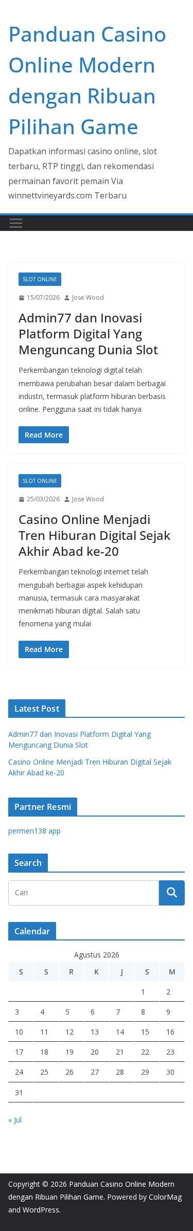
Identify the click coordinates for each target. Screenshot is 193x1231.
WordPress (41, 1210)
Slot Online (40, 279)
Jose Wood (88, 297)
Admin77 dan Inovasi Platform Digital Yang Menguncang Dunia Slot (88, 333)
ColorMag (165, 1197)
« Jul (15, 1120)
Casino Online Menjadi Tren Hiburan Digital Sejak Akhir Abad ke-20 (94, 535)
